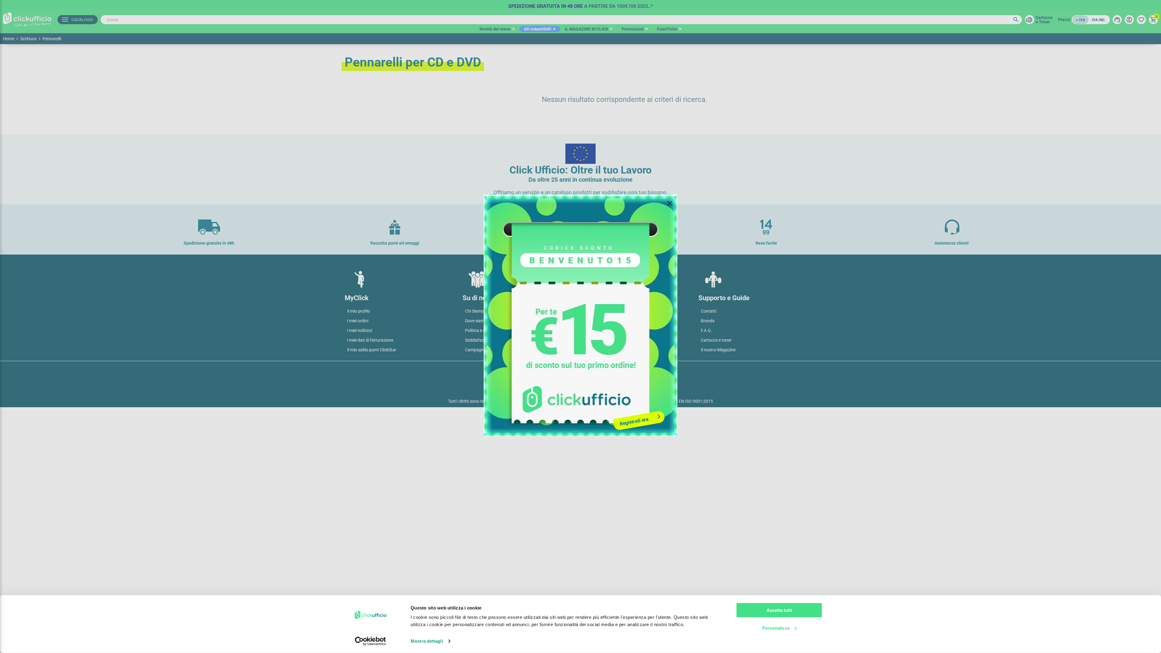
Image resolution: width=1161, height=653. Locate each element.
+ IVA (1080, 20)
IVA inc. (1099, 20)
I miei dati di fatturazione (370, 340)
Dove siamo (476, 320)
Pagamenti (593, 320)
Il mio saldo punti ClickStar (371, 349)
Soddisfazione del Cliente (488, 340)
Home (8, 38)
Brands (707, 320)
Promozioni (633, 29)
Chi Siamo (474, 311)
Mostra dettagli (427, 641)
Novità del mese (495, 29)
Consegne (592, 330)
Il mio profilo (358, 311)
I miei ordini (357, 320)
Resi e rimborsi (596, 349)
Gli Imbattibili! (537, 29)
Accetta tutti (779, 610)
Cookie (589, 370)
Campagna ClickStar (484, 349)
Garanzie (591, 340)
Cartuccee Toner (1044, 19)
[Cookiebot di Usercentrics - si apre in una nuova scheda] (370, 641)
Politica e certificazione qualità (493, 330)
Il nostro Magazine (718, 349)
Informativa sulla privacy (548, 370)
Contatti (708, 311)
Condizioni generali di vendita (610, 311)
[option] (580, 4)
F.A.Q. (706, 330)
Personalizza (775, 627)
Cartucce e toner (716, 340)
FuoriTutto (667, 29)
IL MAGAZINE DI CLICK (586, 29)
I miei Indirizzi (359, 330)
